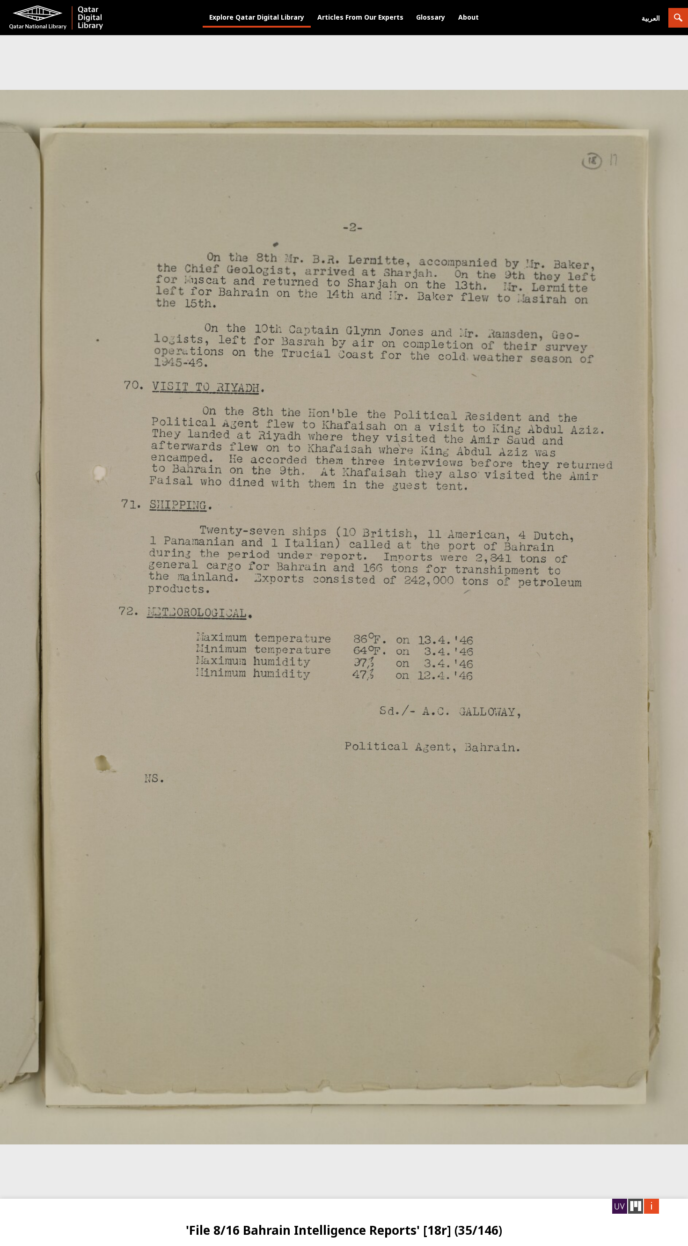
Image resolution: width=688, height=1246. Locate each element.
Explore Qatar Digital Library (256, 17)
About (468, 17)
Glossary (430, 17)
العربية (651, 18)
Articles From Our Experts (360, 17)
